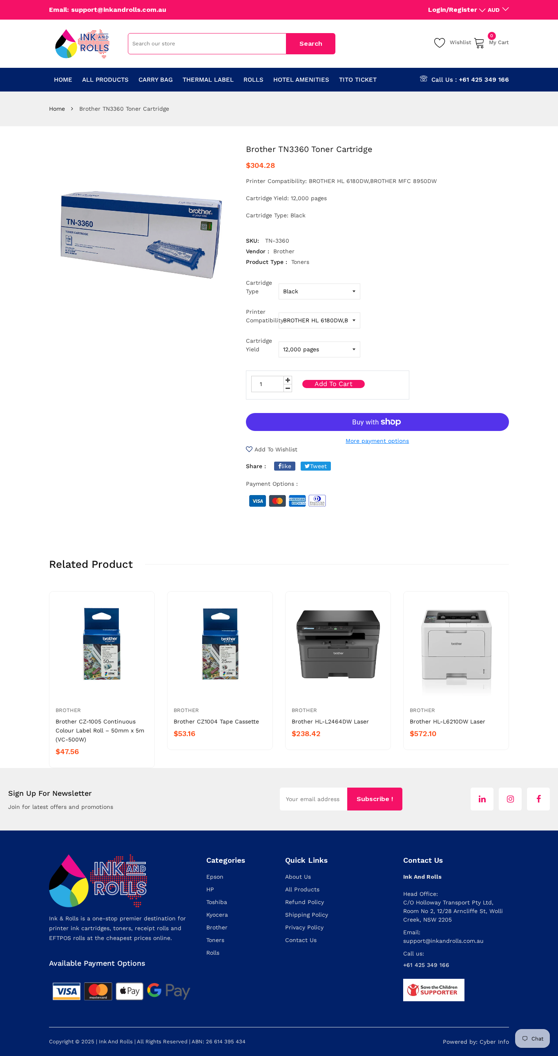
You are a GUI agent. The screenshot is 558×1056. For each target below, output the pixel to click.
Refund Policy (304, 902)
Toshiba (216, 902)
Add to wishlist (275, 449)
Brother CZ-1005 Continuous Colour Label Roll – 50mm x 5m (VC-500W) (100, 730)
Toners (215, 940)
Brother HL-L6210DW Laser (447, 721)
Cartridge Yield (259, 345)
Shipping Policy (306, 914)
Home (57, 108)
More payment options (377, 441)
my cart (499, 41)
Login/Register (452, 9)
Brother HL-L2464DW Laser (330, 721)
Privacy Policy (304, 927)
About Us (298, 876)
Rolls (212, 952)
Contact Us (301, 940)
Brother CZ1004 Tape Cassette (216, 721)
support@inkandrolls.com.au (443, 941)
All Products (302, 889)
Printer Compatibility (262, 316)
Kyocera (217, 914)
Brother (68, 710)
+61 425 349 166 (484, 79)
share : (256, 466)
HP (210, 889)
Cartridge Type (259, 287)
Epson (214, 876)
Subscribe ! (375, 799)
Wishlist (460, 42)
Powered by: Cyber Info (476, 1041)
